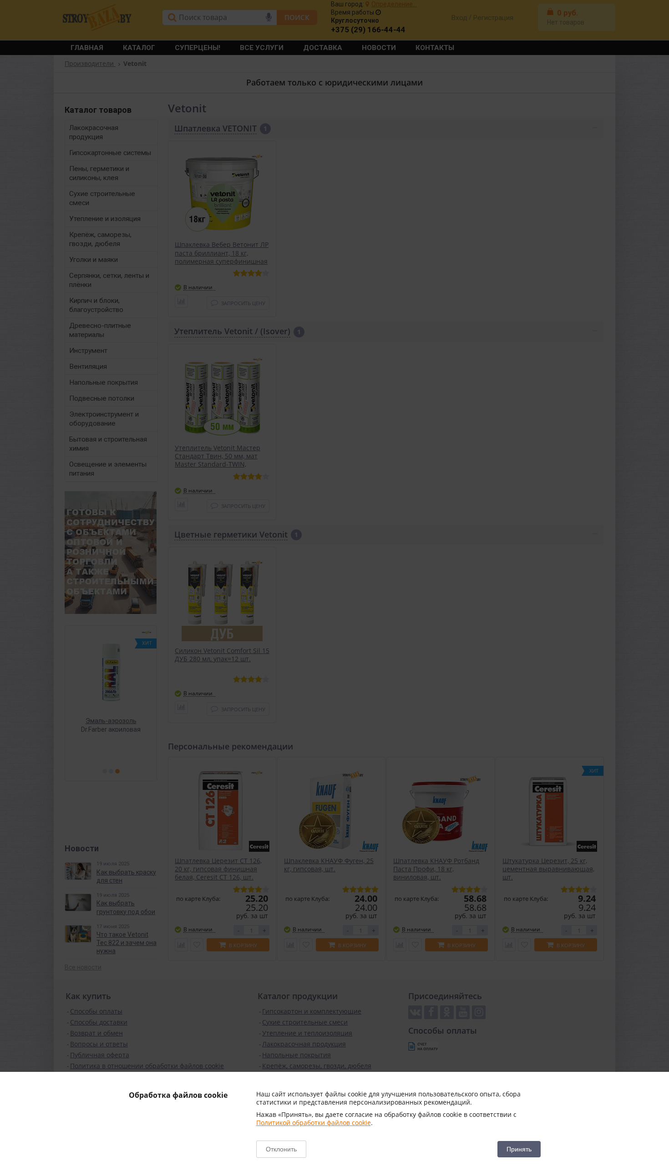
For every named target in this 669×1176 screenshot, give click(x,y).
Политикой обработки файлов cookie (313, 1122)
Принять (519, 1149)
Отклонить (281, 1149)
